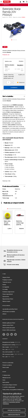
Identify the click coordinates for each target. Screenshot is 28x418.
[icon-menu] (1, 1)
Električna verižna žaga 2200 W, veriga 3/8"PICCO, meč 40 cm (20, 223)
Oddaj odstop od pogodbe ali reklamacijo (13, 389)
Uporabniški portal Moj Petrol (9, 309)
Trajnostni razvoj (6, 282)
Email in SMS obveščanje (8, 330)
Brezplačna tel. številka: (8, 342)
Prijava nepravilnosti (7, 294)
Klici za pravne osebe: (8, 354)
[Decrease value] (5, 82)
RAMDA (23, 17)
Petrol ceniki (5, 367)
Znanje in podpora (7, 365)
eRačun (4, 314)
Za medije (5, 289)
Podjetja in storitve (7, 279)
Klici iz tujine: (5, 347)
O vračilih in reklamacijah (8, 387)
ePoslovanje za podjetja (8, 311)
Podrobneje (6, 403)
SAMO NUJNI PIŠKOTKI (14, 414)
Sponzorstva (5, 296)
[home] (7, 2)
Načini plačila (5, 382)
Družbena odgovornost (8, 291)
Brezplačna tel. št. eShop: (9, 344)
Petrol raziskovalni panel (8, 327)
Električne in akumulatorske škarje (7, 4)
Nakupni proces (6, 377)
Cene (3, 380)
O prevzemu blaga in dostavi (9, 384)
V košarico (14, 87)
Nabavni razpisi (6, 301)
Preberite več (5, 54)
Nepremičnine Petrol (7, 299)
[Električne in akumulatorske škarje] (3, 4)
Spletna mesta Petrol (7, 325)
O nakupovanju (6, 375)
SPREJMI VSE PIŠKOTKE (14, 410)
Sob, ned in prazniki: (7, 352)
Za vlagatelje (5, 287)
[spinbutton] (9, 82)
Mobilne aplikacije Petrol (8, 323)
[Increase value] (12, 82)
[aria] (7, 215)
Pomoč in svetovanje (7, 362)
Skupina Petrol (6, 277)
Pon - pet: (5, 349)
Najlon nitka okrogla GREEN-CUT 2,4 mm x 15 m (7, 223)
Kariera (4, 284)
